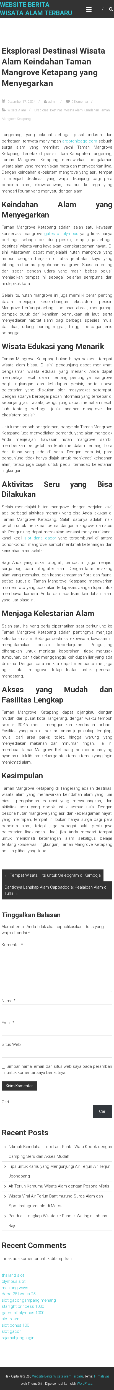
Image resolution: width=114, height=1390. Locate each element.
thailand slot (13, 1275)
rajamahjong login (18, 1337)
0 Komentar (79, 102)
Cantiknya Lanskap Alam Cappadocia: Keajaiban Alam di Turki (55, 890)
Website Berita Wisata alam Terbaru (57, 1376)
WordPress (84, 1384)
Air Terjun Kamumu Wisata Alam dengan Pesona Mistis (59, 1186)
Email (8, 1022)
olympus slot (13, 1281)
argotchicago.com (79, 141)
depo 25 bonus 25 (18, 1293)
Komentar (12, 944)
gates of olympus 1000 (23, 1312)
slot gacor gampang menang (29, 1300)
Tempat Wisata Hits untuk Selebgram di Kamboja (52, 875)
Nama (8, 1000)
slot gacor (11, 1331)
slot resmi (11, 1318)
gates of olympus (61, 233)
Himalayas (102, 1376)
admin (53, 102)
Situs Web (11, 1044)
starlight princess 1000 (23, 1306)
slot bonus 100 (15, 1325)
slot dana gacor (40, 538)
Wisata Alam (16, 110)
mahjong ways (15, 1287)
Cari (5, 1101)
